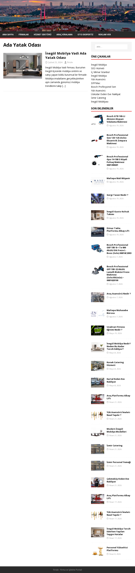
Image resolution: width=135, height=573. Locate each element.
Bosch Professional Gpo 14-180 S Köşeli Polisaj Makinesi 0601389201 (117, 160)
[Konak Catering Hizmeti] (97, 369)
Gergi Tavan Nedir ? (117, 194)
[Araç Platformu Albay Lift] (97, 402)
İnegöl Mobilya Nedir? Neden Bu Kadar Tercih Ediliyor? (119, 346)
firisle (70, 62)
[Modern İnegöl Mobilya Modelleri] (97, 435)
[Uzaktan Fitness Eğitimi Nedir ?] (97, 333)
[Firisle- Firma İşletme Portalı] (67, 29)
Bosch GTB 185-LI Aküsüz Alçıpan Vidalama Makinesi (117, 119)
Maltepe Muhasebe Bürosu (117, 312)
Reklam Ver (104, 34)
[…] (64, 85)
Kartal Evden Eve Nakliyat (116, 380)
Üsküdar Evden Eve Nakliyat (106, 94)
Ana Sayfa (8, 34)
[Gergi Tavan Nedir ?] (97, 201)
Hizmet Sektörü (42, 34)
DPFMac (95, 83)
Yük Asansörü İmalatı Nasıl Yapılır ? (118, 413)
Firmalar (24, 34)
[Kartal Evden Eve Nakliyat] (97, 385)
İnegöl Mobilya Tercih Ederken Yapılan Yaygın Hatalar (119, 531)
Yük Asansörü (98, 79)
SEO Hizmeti (97, 68)
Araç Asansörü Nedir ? (119, 293)
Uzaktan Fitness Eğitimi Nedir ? (116, 328)
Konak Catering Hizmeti (115, 364)
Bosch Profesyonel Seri (103, 86)
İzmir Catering (98, 97)
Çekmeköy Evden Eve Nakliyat (118, 480)
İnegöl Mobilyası (99, 101)
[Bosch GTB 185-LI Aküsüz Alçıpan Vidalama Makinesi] (97, 122)
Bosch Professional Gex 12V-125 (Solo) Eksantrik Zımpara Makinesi (117, 139)
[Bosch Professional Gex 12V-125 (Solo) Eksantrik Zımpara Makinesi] (97, 141)
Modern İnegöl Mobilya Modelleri (116, 430)
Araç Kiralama (64, 34)
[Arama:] (111, 47)
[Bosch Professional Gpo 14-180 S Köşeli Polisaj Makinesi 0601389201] (97, 163)
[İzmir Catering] (97, 452)
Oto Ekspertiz (85, 34)
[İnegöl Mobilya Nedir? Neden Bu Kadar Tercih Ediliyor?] (97, 350)
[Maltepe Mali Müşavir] (97, 184)
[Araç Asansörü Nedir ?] (97, 300)
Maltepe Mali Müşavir (118, 178)
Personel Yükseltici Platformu (117, 549)
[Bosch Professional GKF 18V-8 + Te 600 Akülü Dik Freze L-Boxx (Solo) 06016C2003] (97, 251)
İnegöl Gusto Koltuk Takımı (118, 213)
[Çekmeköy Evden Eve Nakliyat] (97, 485)
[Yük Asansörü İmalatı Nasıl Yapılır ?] (97, 418)
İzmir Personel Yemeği (119, 462)
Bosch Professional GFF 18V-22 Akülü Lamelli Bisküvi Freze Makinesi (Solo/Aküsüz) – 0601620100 (118, 273)
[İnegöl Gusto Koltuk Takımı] (97, 218)
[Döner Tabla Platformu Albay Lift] (97, 234)
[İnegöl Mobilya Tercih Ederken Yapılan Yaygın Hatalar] (97, 535)
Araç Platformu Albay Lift (118, 397)
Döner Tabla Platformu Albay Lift (118, 229)
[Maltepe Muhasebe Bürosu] (97, 316)
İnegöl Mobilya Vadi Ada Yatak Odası (65, 55)
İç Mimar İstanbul (100, 72)
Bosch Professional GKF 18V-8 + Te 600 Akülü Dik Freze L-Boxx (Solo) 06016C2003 (119, 249)
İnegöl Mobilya (99, 64)
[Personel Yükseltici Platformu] (97, 554)
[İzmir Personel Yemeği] (97, 468)
